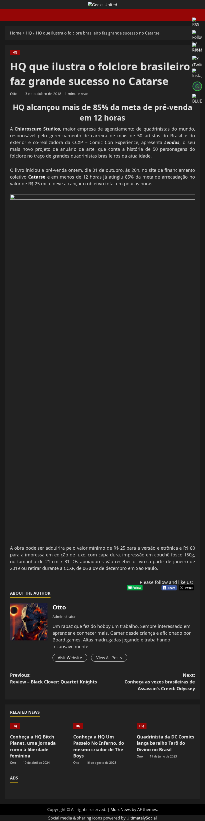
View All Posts (109, 657)
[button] (10, 15)
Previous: (53, 678)
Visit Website (70, 657)
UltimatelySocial (141, 818)
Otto (13, 93)
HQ (14, 52)
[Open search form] (198, 15)
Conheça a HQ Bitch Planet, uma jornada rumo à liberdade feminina (33, 746)
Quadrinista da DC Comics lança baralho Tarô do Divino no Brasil (165, 743)
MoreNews (120, 809)
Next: (159, 681)
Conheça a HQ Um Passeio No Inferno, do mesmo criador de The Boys (98, 746)
